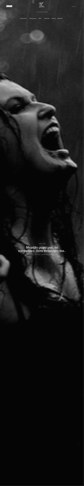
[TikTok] (77, 6)
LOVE (44, 243)
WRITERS (53, 18)
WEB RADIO (60, 18)
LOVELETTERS (23, 18)
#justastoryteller (33, 18)
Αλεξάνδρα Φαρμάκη (45, 254)
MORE (39, 18)
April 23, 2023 (37, 254)
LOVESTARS (46, 18)
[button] (77, 18)
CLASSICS (40, 243)
